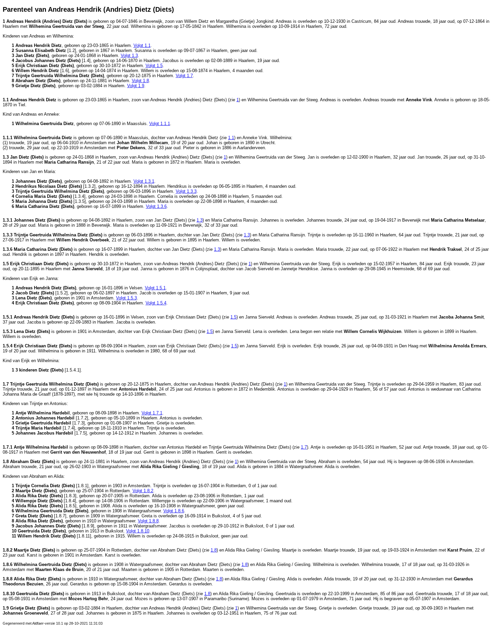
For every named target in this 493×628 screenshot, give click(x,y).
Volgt (142, 45)
